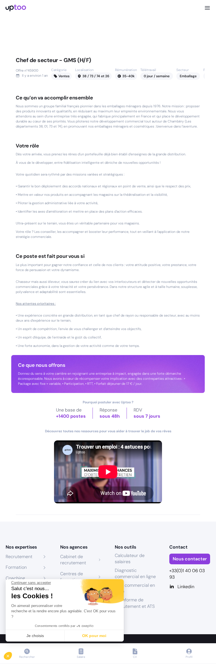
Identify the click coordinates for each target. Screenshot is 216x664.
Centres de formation (71, 577)
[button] (12, 654)
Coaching (15, 578)
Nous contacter (190, 559)
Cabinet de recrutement (73, 560)
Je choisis (35, 635)
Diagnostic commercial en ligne (135, 573)
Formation (16, 567)
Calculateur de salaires (130, 558)
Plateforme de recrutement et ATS (135, 603)
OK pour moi (94, 635)
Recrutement (19, 557)
